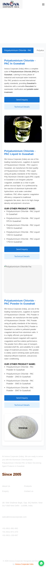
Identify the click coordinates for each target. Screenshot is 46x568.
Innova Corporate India (24, 564)
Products (28, 486)
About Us (6, 486)
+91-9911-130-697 (10, 535)
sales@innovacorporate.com (14, 517)
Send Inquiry (22, 99)
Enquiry (5, 491)
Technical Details (22, 106)
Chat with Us (41, 563)
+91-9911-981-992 (10, 528)
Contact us (28, 491)
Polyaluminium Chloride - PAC (17, 50)
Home (4, 29)
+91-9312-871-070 (10, 532)
